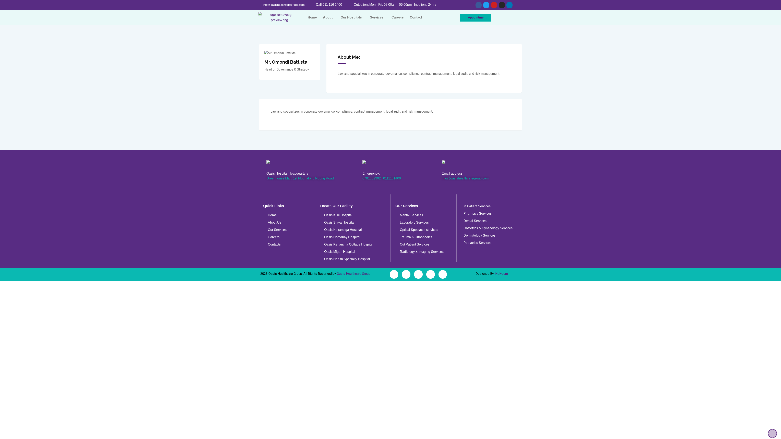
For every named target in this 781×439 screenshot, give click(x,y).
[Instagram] (502, 5)
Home (312, 17)
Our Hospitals (351, 17)
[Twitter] (486, 5)
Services (376, 17)
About (328, 17)
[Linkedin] (509, 5)
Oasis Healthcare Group (353, 274)
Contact (416, 17)
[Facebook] (479, 5)
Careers (398, 17)
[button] (329, 17)
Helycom (501, 274)
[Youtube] (494, 5)
